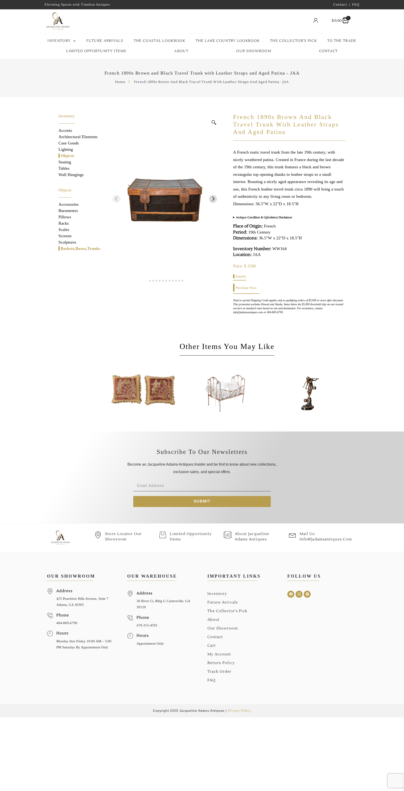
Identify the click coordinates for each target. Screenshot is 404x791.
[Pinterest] (307, 594)
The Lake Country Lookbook (228, 41)
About (181, 51)
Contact (328, 51)
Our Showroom (253, 51)
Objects (67, 156)
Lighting (65, 149)
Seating (64, 162)
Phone (62, 615)
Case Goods (68, 143)
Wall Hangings (71, 175)
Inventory (59, 41)
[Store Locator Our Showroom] (97, 534)
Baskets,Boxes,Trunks (80, 248)
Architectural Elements (77, 137)
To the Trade (342, 41)
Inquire (241, 276)
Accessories (68, 204)
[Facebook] (290, 594)
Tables (63, 168)
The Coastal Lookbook (159, 41)
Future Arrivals (104, 41)
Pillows (64, 217)
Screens (65, 236)
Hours (62, 633)
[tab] (146, 280)
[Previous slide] (116, 199)
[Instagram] (299, 594)
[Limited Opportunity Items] (162, 534)
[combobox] (189, 21)
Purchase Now (246, 288)
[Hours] (50, 633)
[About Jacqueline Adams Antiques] (227, 534)
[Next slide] (213, 199)
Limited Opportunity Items (96, 51)
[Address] (50, 591)
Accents (65, 130)
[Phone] (50, 615)
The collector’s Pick (293, 41)
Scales (63, 229)
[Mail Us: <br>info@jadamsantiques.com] (292, 534)
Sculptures (67, 242)
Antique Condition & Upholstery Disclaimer (264, 217)
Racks (63, 223)
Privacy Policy (239, 711)
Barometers (68, 211)
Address (64, 591)
